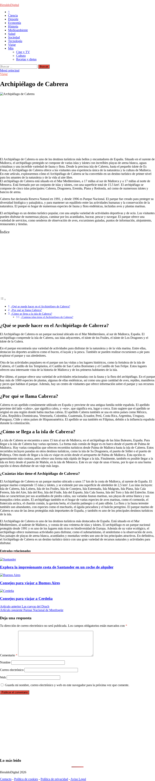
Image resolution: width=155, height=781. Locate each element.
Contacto (6, 779)
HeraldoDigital (9, 5)
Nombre (5, 662)
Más (11, 48)
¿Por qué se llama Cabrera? (26, 310)
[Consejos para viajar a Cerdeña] (7, 591)
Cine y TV (23, 52)
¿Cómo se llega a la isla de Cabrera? (31, 313)
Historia (13, 26)
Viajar (12, 44)
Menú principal (9, 70)
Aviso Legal (78, 779)
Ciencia (13, 15)
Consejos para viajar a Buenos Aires (30, 583)
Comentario (8, 655)
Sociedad (14, 37)
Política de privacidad (54, 779)
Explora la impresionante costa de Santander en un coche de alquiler (56, 567)
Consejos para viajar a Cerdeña (26, 598)
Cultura (21, 55)
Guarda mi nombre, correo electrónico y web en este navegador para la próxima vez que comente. (67, 685)
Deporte (13, 19)
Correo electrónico (12, 670)
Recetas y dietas (26, 59)
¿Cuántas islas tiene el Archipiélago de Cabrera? (47, 317)
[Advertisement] (77, 125)
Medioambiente (18, 30)
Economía (14, 23)
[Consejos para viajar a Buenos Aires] (10, 575)
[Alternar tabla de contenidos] (3, 299)
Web (3, 677)
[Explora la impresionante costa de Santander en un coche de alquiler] (8, 559)
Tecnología (15, 41)
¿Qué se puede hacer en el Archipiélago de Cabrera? (40, 306)
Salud (11, 33)
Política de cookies (26, 779)
